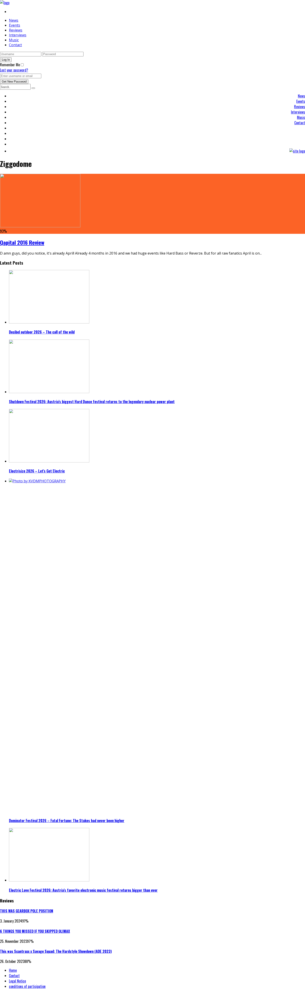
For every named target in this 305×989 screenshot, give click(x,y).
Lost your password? (14, 70)
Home (13, 970)
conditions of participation (27, 986)
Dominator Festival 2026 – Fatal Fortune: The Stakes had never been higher (66, 820)
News (13, 20)
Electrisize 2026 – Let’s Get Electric (37, 471)
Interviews (17, 35)
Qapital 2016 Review (22, 242)
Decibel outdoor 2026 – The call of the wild (42, 332)
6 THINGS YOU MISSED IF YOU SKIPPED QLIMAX (35, 931)
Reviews (15, 30)
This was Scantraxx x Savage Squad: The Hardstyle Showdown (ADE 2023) (56, 951)
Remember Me (10, 64)
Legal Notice (17, 981)
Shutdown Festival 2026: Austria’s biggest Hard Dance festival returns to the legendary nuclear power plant (92, 401)
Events (14, 25)
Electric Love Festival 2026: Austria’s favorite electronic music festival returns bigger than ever (83, 890)
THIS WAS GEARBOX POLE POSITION (26, 911)
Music (14, 39)
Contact (15, 44)
